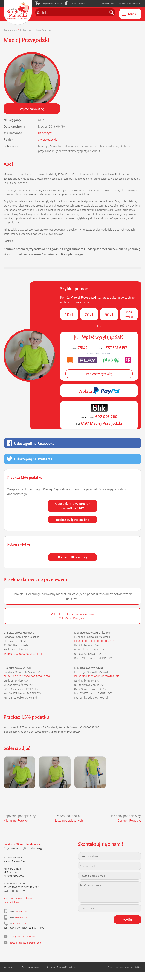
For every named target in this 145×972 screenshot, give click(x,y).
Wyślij (127, 919)
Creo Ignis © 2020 (133, 966)
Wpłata (85, 391)
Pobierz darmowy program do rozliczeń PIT (72, 505)
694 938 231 (21, 917)
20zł (89, 314)
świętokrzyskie (47, 139)
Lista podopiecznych (69, 820)
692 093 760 (21, 911)
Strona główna (10, 29)
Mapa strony (9, 966)
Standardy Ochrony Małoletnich (61, 966)
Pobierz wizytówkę (99, 373)
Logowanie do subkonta (129, 3)
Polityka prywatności (31, 966)
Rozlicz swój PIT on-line (72, 519)
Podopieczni (25, 29)
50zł (109, 314)
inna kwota (128, 314)
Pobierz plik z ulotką (72, 557)
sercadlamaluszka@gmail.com (26, 942)
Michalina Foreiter (16, 820)
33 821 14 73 (19, 923)
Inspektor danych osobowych (19, 898)
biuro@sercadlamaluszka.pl (24, 936)
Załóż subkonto (107, 3)
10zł (69, 314)
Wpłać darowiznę (32, 108)
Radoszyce (45, 133)
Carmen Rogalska (129, 820)
